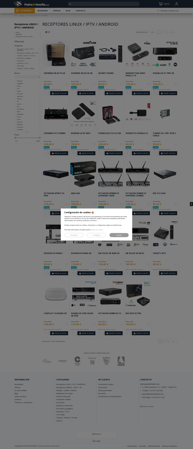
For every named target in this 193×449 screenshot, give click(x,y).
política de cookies (97, 230)
